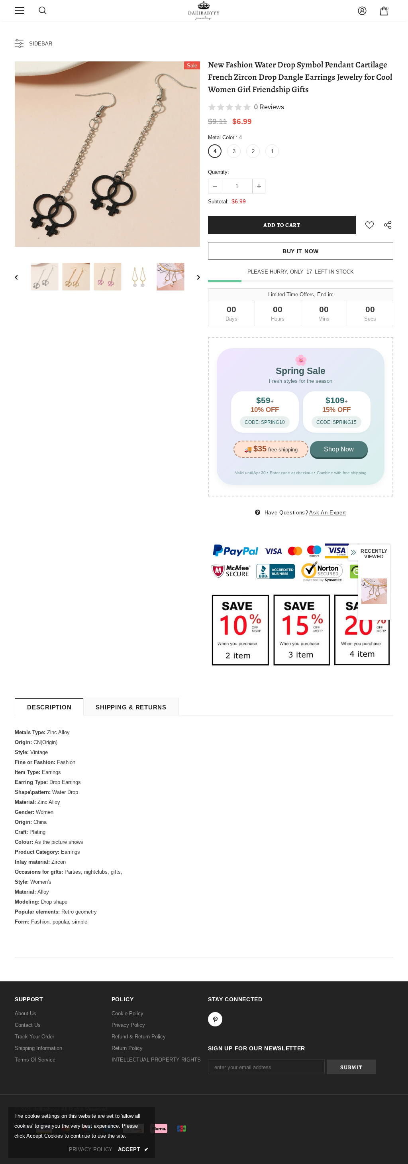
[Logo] (204, 10)
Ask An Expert (327, 513)
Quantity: (218, 172)
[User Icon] (362, 11)
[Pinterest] (215, 1019)
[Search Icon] (43, 11)
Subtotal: (218, 202)
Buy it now (300, 251)
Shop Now (339, 449)
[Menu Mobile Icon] (19, 11)
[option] (107, 154)
